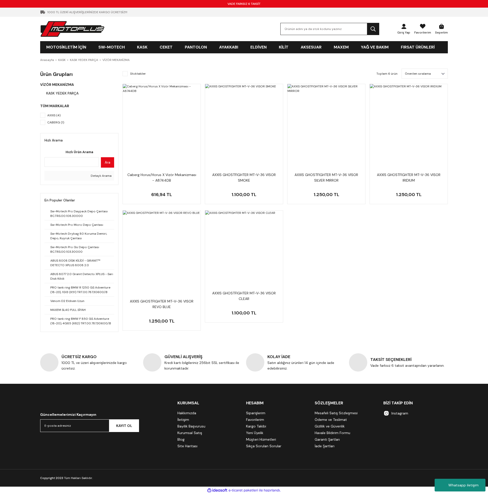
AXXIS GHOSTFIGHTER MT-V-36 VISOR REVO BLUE (161, 304)
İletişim (183, 419)
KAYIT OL (124, 425)
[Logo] (72, 29)
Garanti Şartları (327, 439)
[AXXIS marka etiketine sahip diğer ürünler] (244, 167)
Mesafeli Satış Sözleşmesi (336, 413)
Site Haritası (187, 446)
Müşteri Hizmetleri (261, 439)
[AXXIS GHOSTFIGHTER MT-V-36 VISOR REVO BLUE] (162, 249)
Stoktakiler (138, 74)
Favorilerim (255, 419)
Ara (107, 162)
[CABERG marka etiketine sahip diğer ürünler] (161, 167)
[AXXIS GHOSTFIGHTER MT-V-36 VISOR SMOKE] (244, 123)
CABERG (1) (55, 122)
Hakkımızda (186, 413)
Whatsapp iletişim (463, 485)
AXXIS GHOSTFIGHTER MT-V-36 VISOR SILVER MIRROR (326, 177)
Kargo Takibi (256, 426)
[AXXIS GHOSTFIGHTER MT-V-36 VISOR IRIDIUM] (409, 123)
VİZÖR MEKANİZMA (116, 60)
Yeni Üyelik (254, 433)
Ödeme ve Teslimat (331, 419)
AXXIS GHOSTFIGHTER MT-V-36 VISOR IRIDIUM (408, 177)
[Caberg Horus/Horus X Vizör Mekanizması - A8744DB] (162, 123)
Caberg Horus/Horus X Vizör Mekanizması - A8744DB (161, 177)
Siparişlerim (255, 413)
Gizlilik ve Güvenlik (330, 426)
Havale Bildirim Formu (332, 433)
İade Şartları (324, 446)
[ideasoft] (217, 490)
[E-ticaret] (243, 490)
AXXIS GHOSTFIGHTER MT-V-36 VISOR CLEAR (244, 296)
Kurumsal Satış (189, 433)
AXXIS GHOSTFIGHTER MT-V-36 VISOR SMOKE (244, 177)
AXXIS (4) (53, 115)
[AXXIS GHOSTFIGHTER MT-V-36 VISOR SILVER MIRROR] (326, 123)
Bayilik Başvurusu (191, 426)
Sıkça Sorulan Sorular (263, 446)
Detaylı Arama (101, 176)
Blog (181, 439)
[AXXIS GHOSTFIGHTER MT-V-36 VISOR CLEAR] (244, 249)
